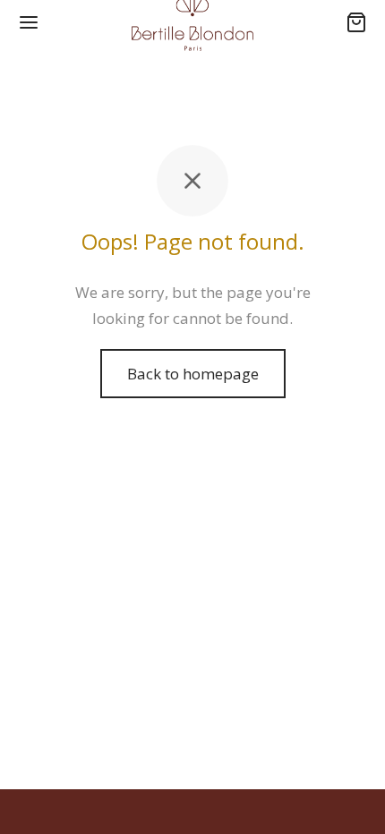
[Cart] (356, 22)
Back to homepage (193, 373)
